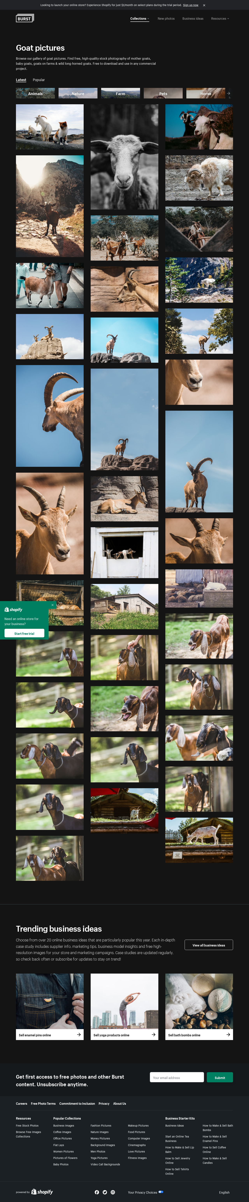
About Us (119, 1103)
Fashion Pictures (101, 1125)
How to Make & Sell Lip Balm (179, 1149)
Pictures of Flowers (65, 1157)
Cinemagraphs (137, 1145)
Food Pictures (136, 1131)
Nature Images (100, 1131)
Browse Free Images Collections (28, 1133)
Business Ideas (174, 1125)
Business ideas (192, 17)
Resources (218, 17)
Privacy (104, 1103)
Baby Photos (60, 1164)
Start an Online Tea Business (177, 1138)
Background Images (103, 1145)
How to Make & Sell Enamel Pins (215, 1138)
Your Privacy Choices (142, 1191)
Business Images (63, 1125)
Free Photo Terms (43, 1103)
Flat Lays (58, 1145)
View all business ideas (209, 944)
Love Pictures (136, 1151)
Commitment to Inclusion (77, 1103)
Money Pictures (100, 1138)
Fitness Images (137, 1157)
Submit (220, 1077)
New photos (166, 17)
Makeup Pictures (138, 1125)
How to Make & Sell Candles (215, 1160)
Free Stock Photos (27, 1125)
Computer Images (139, 1138)
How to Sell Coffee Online (214, 1149)
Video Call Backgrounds (105, 1164)
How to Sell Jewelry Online (177, 1160)
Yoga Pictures (99, 1157)
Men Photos (98, 1151)
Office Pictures (62, 1138)
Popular (39, 79)
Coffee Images (62, 1131)
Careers (21, 1103)
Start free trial (24, 633)
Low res (70, 145)
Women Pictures (63, 1151)
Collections (138, 17)
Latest (21, 79)
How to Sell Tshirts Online (177, 1171)
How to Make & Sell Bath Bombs (218, 1127)
